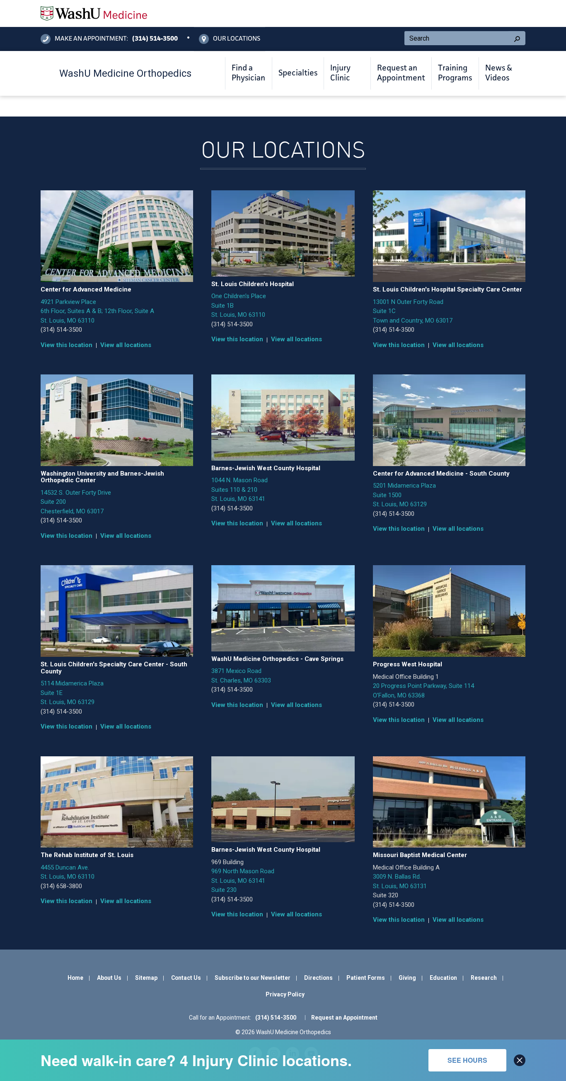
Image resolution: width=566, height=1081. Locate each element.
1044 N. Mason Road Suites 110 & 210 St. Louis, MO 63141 (239, 489)
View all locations (125, 345)
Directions (318, 977)
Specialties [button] (297, 73)
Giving (407, 977)
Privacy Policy (285, 994)
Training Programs (455, 73)
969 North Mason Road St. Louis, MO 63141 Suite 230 (242, 880)
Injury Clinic (340, 73)
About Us (109, 977)
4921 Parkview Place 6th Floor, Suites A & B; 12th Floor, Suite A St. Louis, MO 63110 (97, 311)
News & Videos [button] (498, 73)
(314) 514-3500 (61, 329)
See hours (467, 1060)
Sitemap (146, 977)
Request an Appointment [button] (401, 73)
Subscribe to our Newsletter (252, 977)
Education (443, 977)
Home (75, 977)
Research (484, 977)
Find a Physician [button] (248, 73)
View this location (66, 345)
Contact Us (186, 977)
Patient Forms (365, 977)
